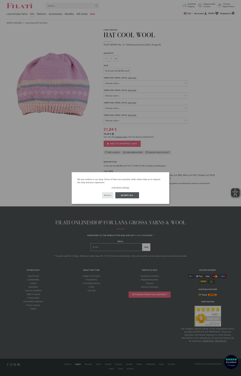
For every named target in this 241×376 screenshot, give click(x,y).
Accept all (127, 195)
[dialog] (120, 188)
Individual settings (120, 187)
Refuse (107, 195)
